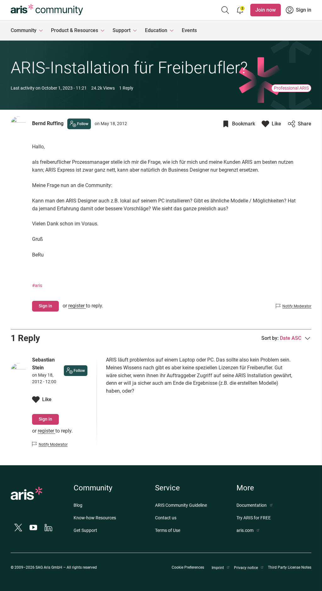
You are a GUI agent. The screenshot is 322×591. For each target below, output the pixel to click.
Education (156, 30)
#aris (37, 285)
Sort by (281, 338)
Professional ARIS (291, 88)
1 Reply (126, 88)
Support (121, 30)
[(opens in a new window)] (26, 495)
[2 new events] (240, 10)
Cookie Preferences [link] (188, 567)
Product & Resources (74, 30)
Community (23, 30)
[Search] (225, 10)
